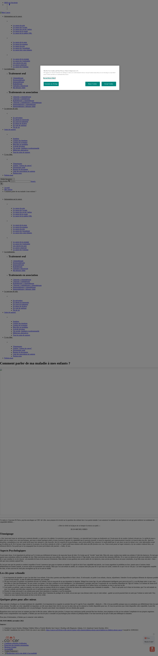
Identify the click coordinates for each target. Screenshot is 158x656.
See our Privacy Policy (49, 78)
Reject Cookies (92, 84)
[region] (79, 78)
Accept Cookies (108, 84)
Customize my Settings (51, 84)
